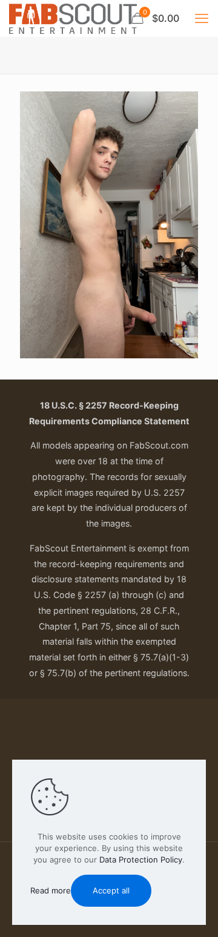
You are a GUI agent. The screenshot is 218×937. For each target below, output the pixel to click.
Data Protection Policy (140, 859)
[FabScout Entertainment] (73, 18)
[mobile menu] (201, 18)
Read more (50, 890)
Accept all (111, 890)
